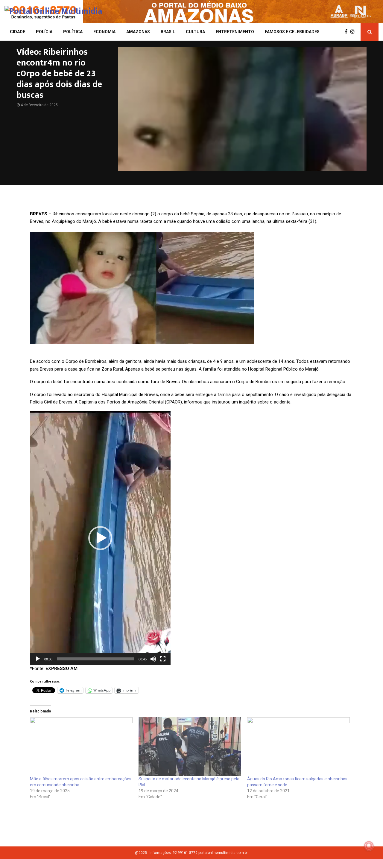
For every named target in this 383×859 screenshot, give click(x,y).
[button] (100, 538)
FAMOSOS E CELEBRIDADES (292, 31)
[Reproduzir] (38, 659)
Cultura (195, 31)
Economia (104, 31)
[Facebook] (347, 31)
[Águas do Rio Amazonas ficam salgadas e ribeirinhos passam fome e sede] (298, 746)
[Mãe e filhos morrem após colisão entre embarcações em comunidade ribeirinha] (81, 746)
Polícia (44, 31)
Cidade (17, 31)
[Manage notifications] (369, 846)
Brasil (168, 31)
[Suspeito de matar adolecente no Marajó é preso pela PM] (190, 746)
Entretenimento (235, 31)
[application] (100, 538)
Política (73, 31)
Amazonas (138, 31)
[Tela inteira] (163, 659)
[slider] (95, 658)
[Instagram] (354, 31)
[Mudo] (153, 659)
